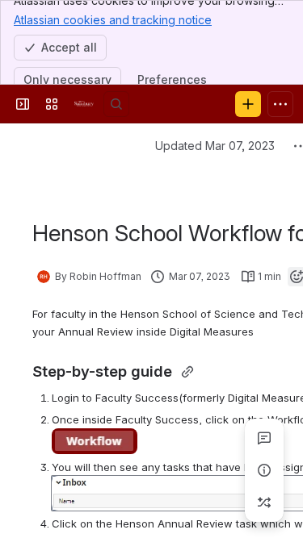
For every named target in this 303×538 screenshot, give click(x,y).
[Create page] (264, 502)
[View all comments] (264, 438)
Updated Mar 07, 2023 (215, 145)
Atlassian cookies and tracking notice (113, 20)
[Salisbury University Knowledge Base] (84, 104)
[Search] (116, 104)
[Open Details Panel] (264, 470)
